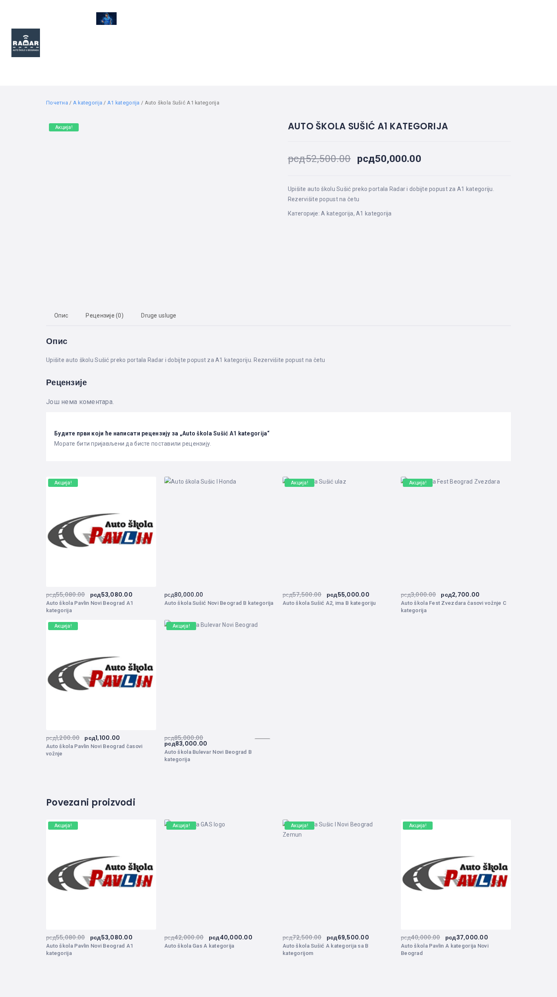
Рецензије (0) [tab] (105, 315)
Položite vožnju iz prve (424, 54)
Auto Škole (232, 54)
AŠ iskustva (357, 54)
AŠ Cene (312, 54)
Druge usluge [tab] (158, 315)
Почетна (57, 103)
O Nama (481, 54)
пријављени (107, 443)
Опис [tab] (61, 315)
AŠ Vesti (277, 54)
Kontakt (521, 54)
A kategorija (87, 103)
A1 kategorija (123, 103)
